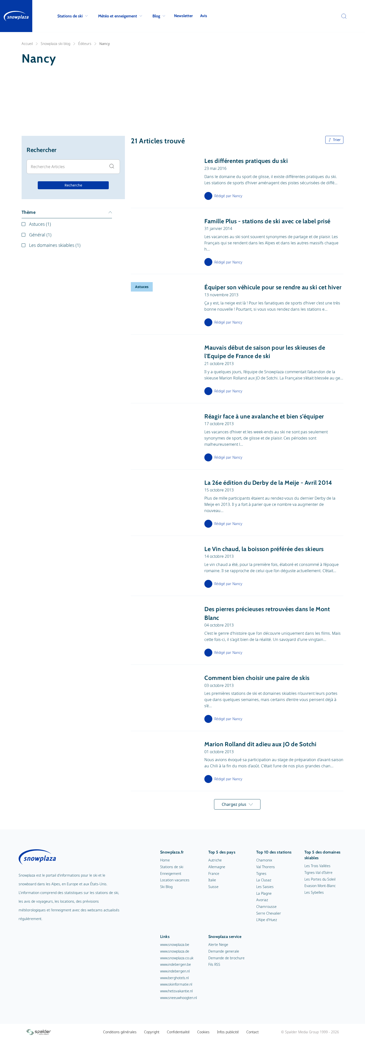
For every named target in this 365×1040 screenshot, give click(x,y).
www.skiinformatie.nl (176, 984)
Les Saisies (265, 886)
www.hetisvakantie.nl (176, 991)
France (213, 873)
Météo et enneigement (117, 16)
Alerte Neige (218, 944)
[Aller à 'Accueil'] (16, 16)
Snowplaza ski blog (55, 43)
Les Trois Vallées (317, 865)
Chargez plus (234, 804)
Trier (337, 139)
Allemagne (216, 866)
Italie (212, 880)
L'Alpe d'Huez (266, 919)
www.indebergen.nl (175, 971)
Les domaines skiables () (54, 245)
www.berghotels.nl (174, 977)
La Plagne (264, 893)
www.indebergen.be (175, 964)
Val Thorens (265, 866)
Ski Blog (166, 886)
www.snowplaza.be (174, 944)
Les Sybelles (314, 892)
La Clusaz (263, 880)
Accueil (27, 43)
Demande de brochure (226, 958)
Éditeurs (84, 43)
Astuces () (40, 224)
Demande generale (223, 951)
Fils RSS (214, 964)
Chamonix (264, 860)
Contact (252, 1032)
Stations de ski (70, 16)
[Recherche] (342, 16)
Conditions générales (120, 1032)
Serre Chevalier (268, 913)
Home (165, 860)
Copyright (151, 1032)
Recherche (73, 185)
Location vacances (174, 880)
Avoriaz (262, 899)
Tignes (261, 873)
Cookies (203, 1032)
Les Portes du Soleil (319, 879)
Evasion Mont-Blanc (320, 885)
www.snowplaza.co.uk (176, 958)
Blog (156, 16)
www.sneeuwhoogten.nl (178, 997)
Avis (203, 15)
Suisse (213, 886)
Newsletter (183, 15)
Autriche (215, 860)
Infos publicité (228, 1032)
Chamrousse (266, 906)
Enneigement (170, 873)
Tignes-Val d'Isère (318, 872)
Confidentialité (178, 1032)
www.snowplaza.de (174, 951)
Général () (40, 235)
